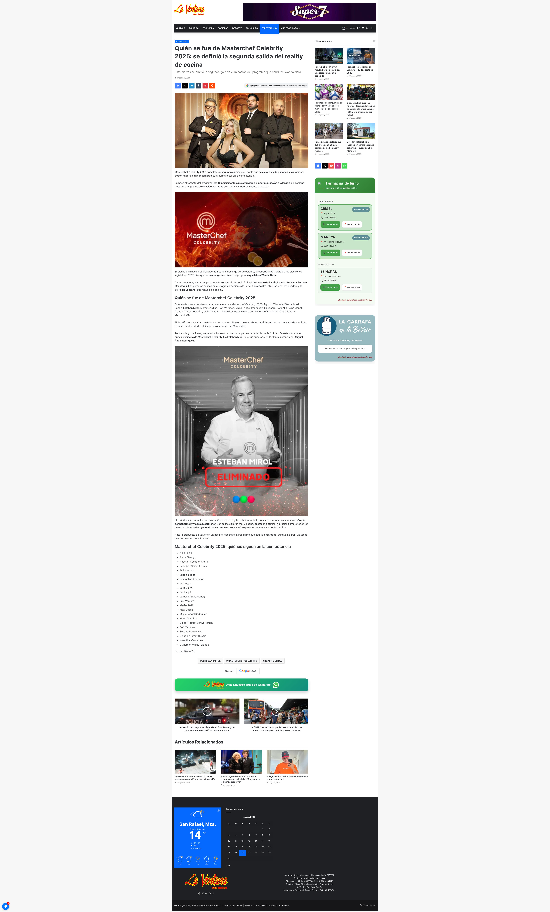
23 (269, 847)
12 (242, 841)
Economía (208, 28)
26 (242, 852)
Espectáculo (269, 28)
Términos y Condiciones (278, 905)
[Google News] (248, 671)
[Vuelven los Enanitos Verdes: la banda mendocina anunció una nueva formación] (195, 762)
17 (229, 847)
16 (269, 841)
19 (242, 847)
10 (229, 841)
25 (236, 852)
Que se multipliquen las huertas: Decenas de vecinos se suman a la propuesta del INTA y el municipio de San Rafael (361, 109)
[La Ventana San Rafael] (189, 9)
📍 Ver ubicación (352, 224)
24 (229, 852)
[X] (203, 893)
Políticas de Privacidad (255, 905)
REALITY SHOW (273, 660)
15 (263, 841)
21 (256, 847)
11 (236, 841)
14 (256, 841)
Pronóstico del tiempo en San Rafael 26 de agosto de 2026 (360, 70)
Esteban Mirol (211, 660)
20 (249, 847)
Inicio (181, 28)
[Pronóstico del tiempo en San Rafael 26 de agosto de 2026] (361, 56)
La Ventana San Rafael (232, 905)
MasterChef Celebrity (242, 660)
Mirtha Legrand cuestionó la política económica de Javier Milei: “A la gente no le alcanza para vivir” (240, 779)
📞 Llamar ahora (330, 224)
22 (263, 847)
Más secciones (289, 28)
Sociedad (223, 28)
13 (249, 841)
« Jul (228, 865)
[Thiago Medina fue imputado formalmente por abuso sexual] (287, 762)
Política (194, 28)
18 (236, 847)
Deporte (237, 28)
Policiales (252, 28)
